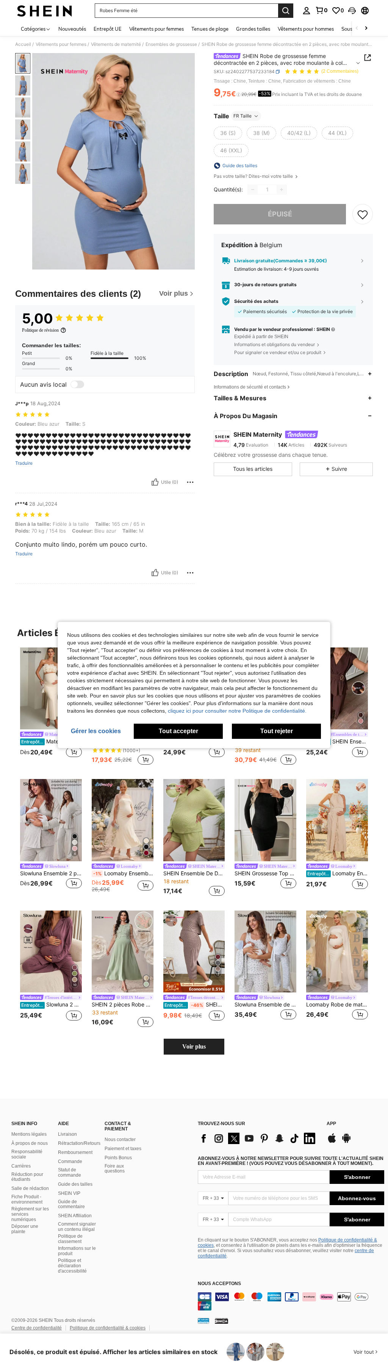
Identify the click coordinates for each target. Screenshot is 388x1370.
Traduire (24, 463)
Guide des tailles (75, 1184)
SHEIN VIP (69, 1193)
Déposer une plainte (24, 1229)
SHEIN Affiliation (75, 1215)
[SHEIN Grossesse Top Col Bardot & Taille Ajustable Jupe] (265, 820)
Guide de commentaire (71, 1204)
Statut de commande (69, 1172)
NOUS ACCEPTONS (219, 1283)
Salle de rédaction (30, 1188)
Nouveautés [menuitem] (72, 29)
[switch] (77, 384)
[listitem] (51, 707)
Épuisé (280, 214)
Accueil (23, 44)
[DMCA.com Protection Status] (221, 1320)
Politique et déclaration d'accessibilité (72, 1266)
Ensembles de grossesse (171, 44)
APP (331, 1123)
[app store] (332, 1141)
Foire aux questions (115, 1168)
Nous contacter (120, 1139)
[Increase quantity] (281, 189)
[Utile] (155, 482)
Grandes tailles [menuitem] (253, 29)
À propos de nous (29, 1143)
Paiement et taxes (123, 1148)
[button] (352, 10)
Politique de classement (70, 1239)
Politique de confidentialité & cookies (108, 1328)
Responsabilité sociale (26, 1154)
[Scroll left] (357, 28)
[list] (258, 1138)
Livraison (67, 1134)
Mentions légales (29, 1134)
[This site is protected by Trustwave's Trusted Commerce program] (203, 1320)
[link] (321, 10)
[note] (194, 987)
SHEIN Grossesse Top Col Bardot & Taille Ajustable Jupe (265, 873)
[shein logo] (44, 10)
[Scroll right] (366, 28)
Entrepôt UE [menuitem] (108, 29)
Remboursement (75, 1152)
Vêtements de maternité (116, 44)
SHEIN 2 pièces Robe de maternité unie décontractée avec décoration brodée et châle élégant (122, 1005)
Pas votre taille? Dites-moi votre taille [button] (254, 176)
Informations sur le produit (77, 1251)
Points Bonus (118, 1157)
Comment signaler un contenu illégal (77, 1226)
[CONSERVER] (362, 214)
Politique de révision (40, 330)
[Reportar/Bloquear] (190, 482)
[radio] (228, 133)
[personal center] (306, 10)
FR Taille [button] (242, 116)
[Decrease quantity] (253, 189)
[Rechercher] (285, 10)
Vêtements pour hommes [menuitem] (306, 29)
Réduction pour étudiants (27, 1177)
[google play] (346, 1141)
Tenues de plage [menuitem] (209, 29)
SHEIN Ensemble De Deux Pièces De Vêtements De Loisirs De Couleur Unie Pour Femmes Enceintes (194, 873)
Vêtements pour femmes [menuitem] (156, 29)
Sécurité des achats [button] (256, 301)
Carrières (21, 1166)
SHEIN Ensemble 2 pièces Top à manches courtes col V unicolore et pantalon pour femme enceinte (337, 741)
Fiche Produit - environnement (26, 1199)
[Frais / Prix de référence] (238, 94)
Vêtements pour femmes (61, 44)
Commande (70, 1161)
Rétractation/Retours (79, 1143)
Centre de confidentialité (36, 1328)
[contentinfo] (291, 1301)
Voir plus (194, 1046)
